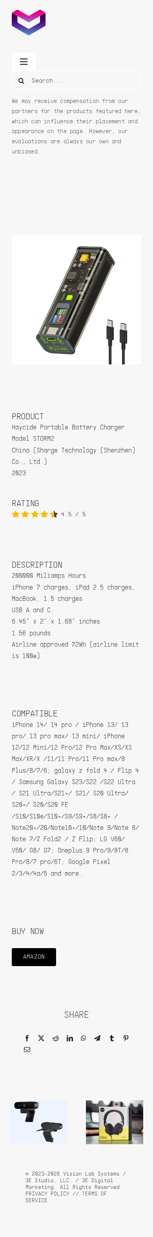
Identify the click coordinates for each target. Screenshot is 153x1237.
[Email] (27, 1050)
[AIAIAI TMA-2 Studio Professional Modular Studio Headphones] (114, 1103)
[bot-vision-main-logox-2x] (29, 13)
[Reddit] (56, 1038)
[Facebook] (27, 1038)
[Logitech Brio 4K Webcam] (38, 1103)
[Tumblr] (112, 1038)
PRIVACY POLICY (47, 1194)
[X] (41, 1038)
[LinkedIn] (70, 1038)
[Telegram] (97, 1038)
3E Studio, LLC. (49, 1180)
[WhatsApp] (83, 1038)
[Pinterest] (126, 1038)
